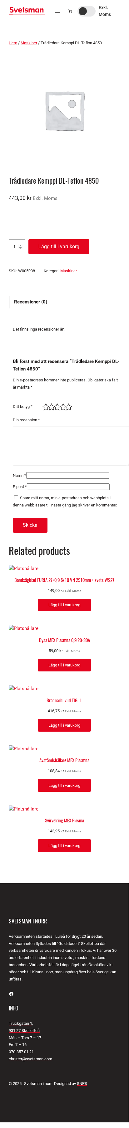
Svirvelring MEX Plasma (64, 820)
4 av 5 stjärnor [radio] (61, 405)
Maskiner (29, 43)
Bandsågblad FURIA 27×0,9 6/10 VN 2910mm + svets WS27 (64, 580)
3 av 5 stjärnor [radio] (55, 405)
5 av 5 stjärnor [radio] (67, 405)
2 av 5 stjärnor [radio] (50, 405)
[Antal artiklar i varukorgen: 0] (70, 11)
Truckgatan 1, (21, 1023)
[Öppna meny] (57, 11)
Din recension (26, 420)
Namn (19, 475)
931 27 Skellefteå (24, 1030)
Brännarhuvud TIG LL (64, 700)
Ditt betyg (22, 406)
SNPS (82, 1083)
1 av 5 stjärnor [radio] (44, 405)
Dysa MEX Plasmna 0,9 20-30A (64, 640)
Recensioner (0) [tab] (30, 302)
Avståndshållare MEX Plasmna (64, 760)
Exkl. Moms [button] (105, 11)
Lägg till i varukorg (58, 246)
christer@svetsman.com (30, 1059)
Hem (13, 43)
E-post (20, 486)
